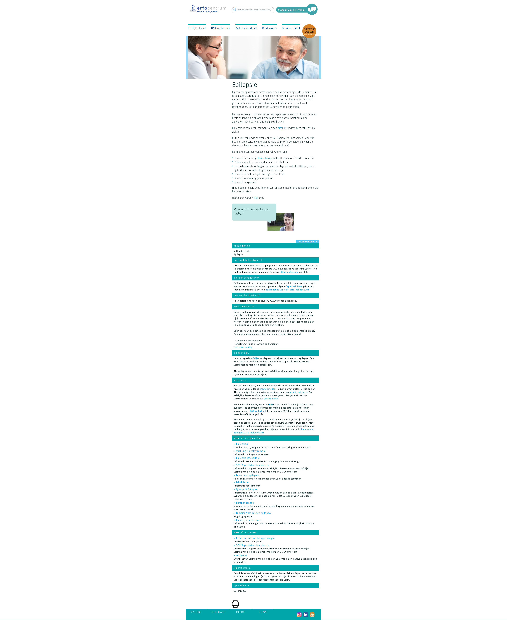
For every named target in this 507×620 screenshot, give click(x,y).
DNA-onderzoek (220, 28)
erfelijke (255, 358)
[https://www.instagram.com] (299, 614)
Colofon (240, 612)
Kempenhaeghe (245, 502)
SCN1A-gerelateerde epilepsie (252, 465)
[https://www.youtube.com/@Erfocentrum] (312, 614)
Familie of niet (291, 28)
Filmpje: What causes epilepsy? (253, 513)
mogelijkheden (268, 389)
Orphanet (241, 555)
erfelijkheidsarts (299, 392)
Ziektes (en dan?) (246, 28)
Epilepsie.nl (242, 444)
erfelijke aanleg (243, 347)
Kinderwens (269, 28)
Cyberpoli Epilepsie (247, 489)
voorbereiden (271, 398)
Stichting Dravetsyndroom (251, 451)
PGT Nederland (258, 411)
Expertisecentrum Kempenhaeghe (255, 538)
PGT (271, 404)
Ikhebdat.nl (242, 482)
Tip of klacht (218, 612)
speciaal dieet (294, 286)
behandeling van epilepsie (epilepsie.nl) (287, 289)
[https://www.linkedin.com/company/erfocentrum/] (305, 614)
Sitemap (263, 612)
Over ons (196, 612)
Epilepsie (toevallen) (248, 458)
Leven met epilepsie (247, 475)
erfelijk (282, 128)
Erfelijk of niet (197, 28)
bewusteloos (265, 158)
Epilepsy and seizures (248, 520)
